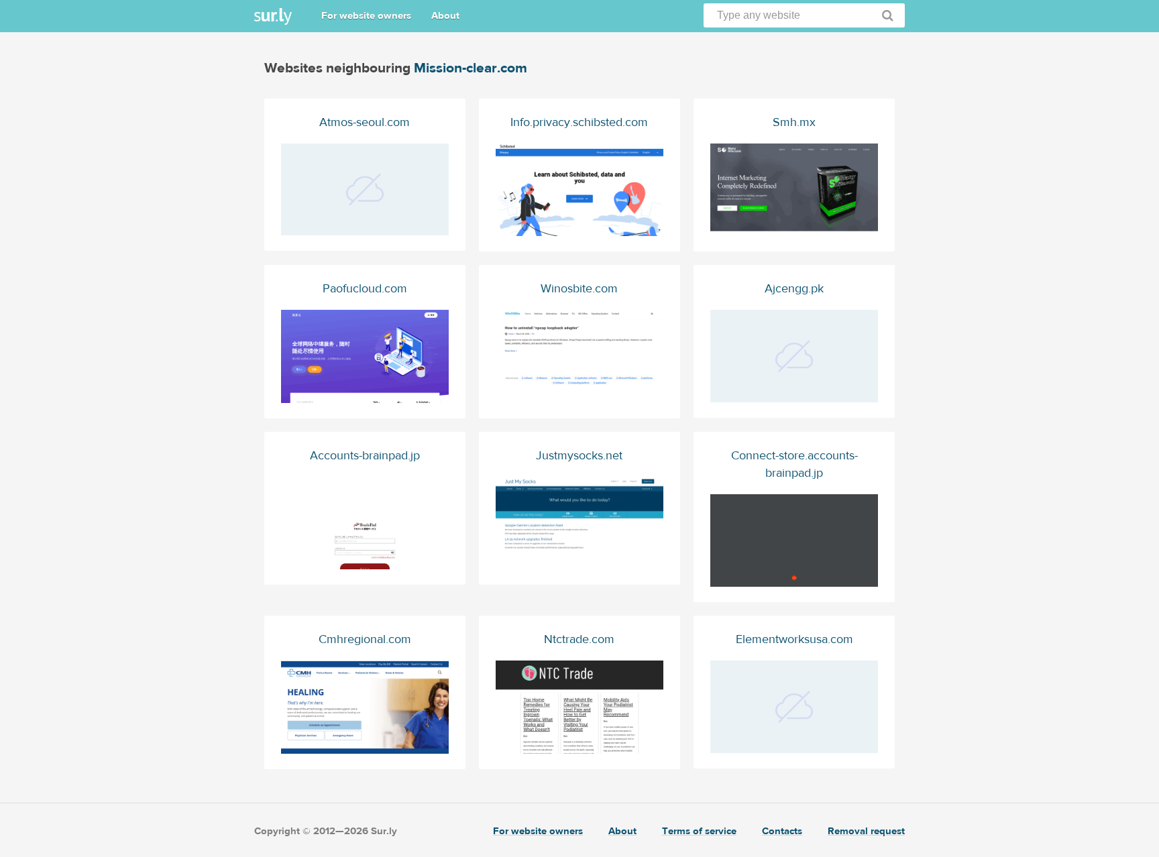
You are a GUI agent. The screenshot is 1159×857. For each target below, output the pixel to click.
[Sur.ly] (273, 16)
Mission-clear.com (470, 68)
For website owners (366, 15)
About (445, 15)
